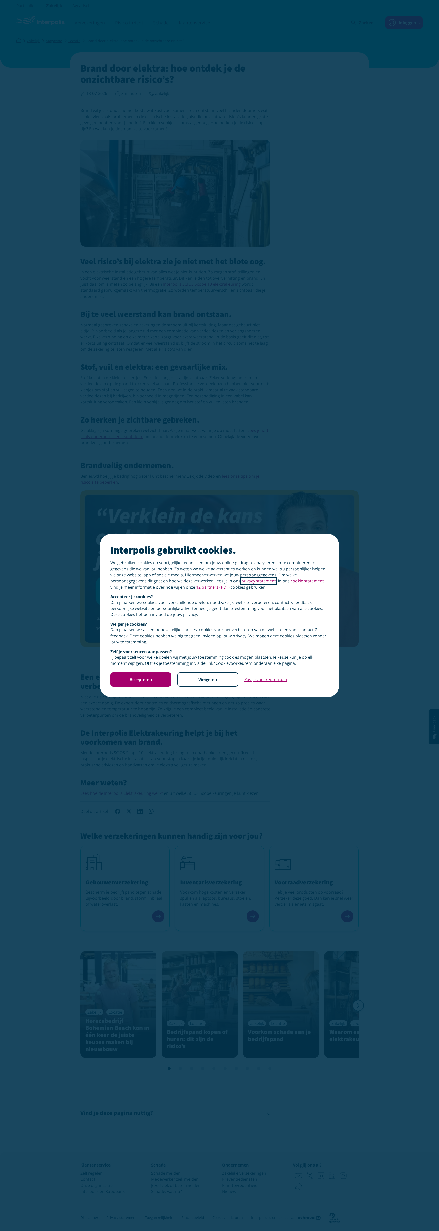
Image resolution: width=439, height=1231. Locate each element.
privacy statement (258, 581)
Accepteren (141, 679)
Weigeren (207, 679)
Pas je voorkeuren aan (265, 679)
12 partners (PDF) (213, 587)
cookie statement (307, 581)
